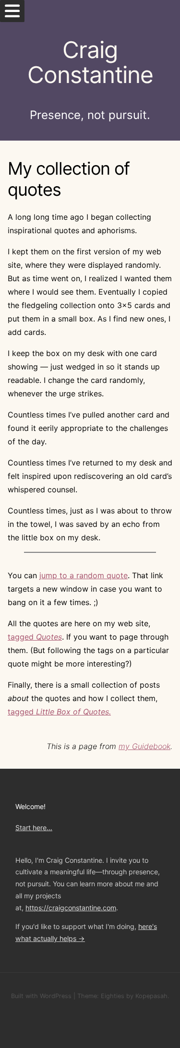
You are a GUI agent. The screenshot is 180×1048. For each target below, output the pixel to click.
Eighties (112, 996)
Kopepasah (151, 996)
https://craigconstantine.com (70, 908)
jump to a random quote (83, 575)
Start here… (33, 827)
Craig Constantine (90, 62)
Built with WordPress (41, 996)
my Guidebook (144, 746)
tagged (35, 637)
